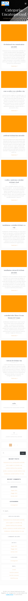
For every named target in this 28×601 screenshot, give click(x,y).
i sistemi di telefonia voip (14, 361)
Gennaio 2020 (14, 496)
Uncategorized (14, 505)
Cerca (22, 453)
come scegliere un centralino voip (14, 91)
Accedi (14, 569)
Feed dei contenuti (14, 572)
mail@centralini (9, 594)
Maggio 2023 (14, 493)
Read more (14, 66)
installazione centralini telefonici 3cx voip (14, 474)
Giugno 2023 (14, 490)
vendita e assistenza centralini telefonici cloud (14, 471)
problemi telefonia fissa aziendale (14, 135)
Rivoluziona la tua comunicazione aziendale (14, 462)
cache (14, 403)
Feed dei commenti (14, 575)
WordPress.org (14, 578)
